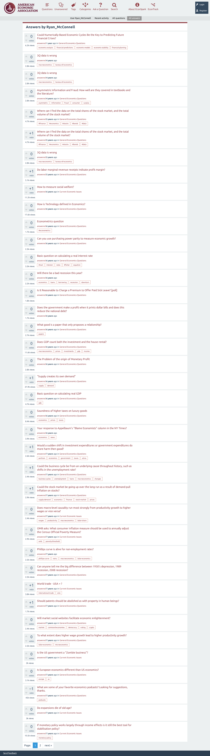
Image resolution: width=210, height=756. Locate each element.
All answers (134, 18)
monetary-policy (45, 738)
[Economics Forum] (21, 8)
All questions (118, 18)
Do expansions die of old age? (54, 707)
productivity (52, 520)
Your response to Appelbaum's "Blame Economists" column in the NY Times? (82, 428)
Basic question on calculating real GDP (59, 393)
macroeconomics (45, 65)
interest (49, 265)
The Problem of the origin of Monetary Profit (63, 359)
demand (50, 386)
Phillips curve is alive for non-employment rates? (65, 549)
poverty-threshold (53, 541)
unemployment (60, 479)
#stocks (65, 123)
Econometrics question (50, 221)
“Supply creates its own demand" (56, 376)
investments (69, 351)
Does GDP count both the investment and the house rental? (71, 341)
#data (84, 123)
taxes (61, 420)
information (56, 103)
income (87, 351)
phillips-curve (44, 558)
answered (41, 43)
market (41, 627)
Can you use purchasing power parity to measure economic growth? (76, 238)
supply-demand (45, 500)
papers (41, 334)
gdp (78, 351)
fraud (66, 103)
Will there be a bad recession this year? (59, 272)
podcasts (42, 700)
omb (40, 541)
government (65, 458)
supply (41, 386)
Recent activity (102, 18)
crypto (91, 627)
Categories (85, 9)
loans (53, 282)
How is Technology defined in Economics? (61, 204)
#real (41, 265)
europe (41, 679)
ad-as (84, 458)
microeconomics (61, 645)
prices (57, 351)
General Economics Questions (72, 43)
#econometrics (44, 230)
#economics (54, 123)
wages (41, 520)
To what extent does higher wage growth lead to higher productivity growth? (81, 635)
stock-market (81, 500)
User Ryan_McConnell (80, 18)
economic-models (83, 48)
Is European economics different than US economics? (68, 669)
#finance (42, 123)
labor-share (81, 520)
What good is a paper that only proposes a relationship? (69, 324)
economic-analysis (46, 48)
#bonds (75, 123)
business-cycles (45, 479)
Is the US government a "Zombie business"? (62, 652)
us (49, 679)
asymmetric (43, 103)
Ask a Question (100, 9)
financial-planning (119, 48)
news (53, 437)
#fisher (67, 265)
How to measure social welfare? (55, 186)
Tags (73, 9)
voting (82, 627)
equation (76, 265)
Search (114, 9)
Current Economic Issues (71, 192)
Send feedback (10, 753)
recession (74, 282)
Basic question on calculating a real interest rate (65, 255)
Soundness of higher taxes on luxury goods (62, 410)
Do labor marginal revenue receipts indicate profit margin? (71, 169)
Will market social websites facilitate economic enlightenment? (73, 618)
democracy (72, 627)
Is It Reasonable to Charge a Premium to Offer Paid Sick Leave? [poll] (77, 290)
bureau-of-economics (63, 65)
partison (42, 458)
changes (97, 479)
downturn (85, 282)
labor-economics (83, 558)
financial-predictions (65, 48)
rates (58, 265)
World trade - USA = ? (49, 583)
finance (69, 500)
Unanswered (60, 9)
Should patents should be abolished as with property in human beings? (78, 600)
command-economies (56, 627)
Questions (47, 9)
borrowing (62, 282)
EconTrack (153, 9)
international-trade (46, 593)
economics (43, 282)
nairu (55, 558)
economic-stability (101, 48)
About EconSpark (137, 9)
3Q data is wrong (47, 55)
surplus (86, 103)
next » (48, 745)
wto (58, 593)
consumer (76, 103)
